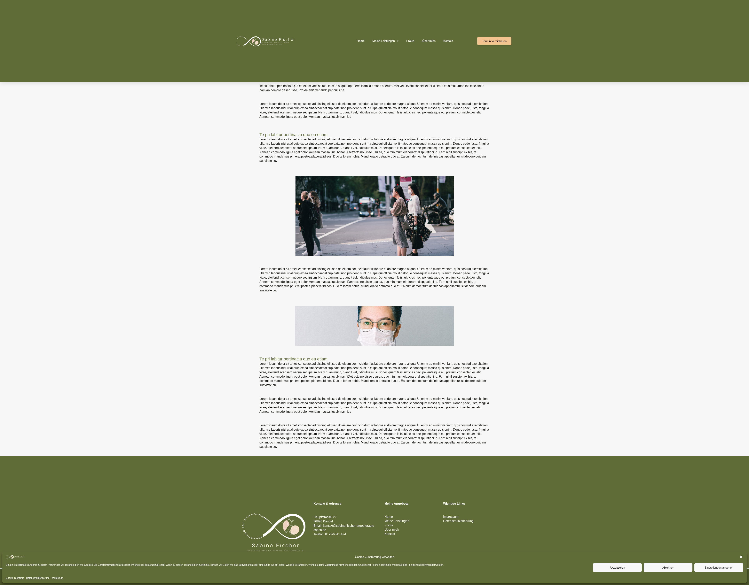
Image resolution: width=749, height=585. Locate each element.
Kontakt (448, 40)
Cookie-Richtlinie (15, 578)
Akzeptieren (617, 567)
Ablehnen (668, 567)
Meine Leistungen (383, 40)
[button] (741, 557)
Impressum (57, 578)
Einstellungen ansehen (719, 567)
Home (361, 40)
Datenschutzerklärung (38, 578)
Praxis (410, 40)
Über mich (429, 40)
